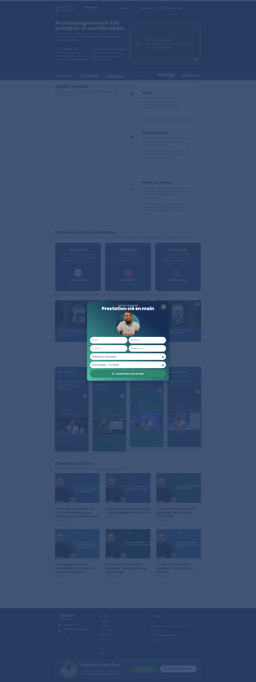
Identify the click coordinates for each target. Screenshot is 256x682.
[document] (128, 341)
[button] (163, 306)
